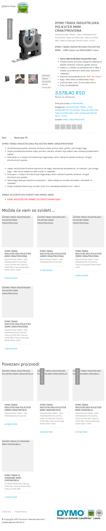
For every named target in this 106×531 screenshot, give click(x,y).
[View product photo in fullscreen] (46, 66)
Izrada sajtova (8, 522)
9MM (65, 119)
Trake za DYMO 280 (64, 113)
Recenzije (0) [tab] (21, 137)
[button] (30, 278)
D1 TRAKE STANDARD (13, 484)
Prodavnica (21, 511)
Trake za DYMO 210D (21, 486)
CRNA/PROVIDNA (76, 119)
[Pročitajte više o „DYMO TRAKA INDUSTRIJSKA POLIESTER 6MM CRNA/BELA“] (100, 432)
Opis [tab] (4, 137)
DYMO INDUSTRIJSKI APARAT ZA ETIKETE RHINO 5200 (33, 199)
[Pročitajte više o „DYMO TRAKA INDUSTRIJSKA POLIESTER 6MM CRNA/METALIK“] (65, 432)
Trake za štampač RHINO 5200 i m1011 (77, 40)
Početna (6, 511)
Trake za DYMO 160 (74, 37)
